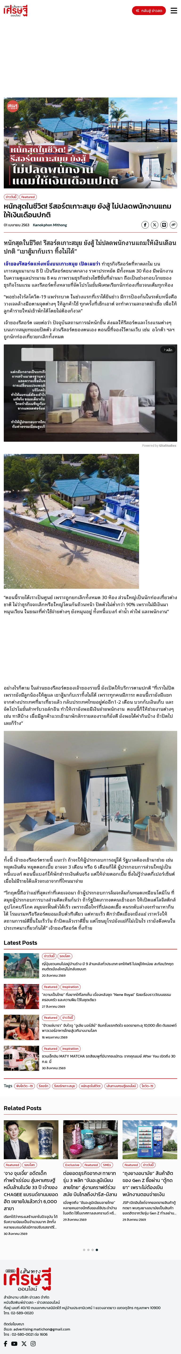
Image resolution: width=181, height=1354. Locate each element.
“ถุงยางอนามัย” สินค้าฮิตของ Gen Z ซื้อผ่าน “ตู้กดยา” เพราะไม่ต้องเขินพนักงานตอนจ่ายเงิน (148, 1183)
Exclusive (72, 1165)
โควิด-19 (147, 1086)
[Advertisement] (92, 58)
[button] (84, 1250)
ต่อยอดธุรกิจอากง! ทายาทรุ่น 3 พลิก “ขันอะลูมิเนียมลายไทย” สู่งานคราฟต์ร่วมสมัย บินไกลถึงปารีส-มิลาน (90, 1183)
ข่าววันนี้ (11, 197)
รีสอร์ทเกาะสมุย (64, 1086)
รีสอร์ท (43, 1086)
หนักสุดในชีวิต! (90, 1086)
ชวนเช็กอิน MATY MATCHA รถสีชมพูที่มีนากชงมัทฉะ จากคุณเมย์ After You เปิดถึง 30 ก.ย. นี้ (108, 1058)
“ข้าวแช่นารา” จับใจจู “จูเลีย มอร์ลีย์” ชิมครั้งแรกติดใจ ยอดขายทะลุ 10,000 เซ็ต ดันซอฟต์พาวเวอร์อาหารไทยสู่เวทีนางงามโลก (109, 1027)
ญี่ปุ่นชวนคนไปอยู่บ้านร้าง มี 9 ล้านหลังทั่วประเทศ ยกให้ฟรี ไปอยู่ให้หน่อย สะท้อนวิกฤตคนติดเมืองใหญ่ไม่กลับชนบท (107, 966)
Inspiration (70, 986)
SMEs (107, 1165)
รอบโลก (65, 956)
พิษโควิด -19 (24, 1086)
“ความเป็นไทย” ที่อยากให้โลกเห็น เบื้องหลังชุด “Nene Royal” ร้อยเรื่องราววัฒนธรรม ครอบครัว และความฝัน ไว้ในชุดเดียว (106, 997)
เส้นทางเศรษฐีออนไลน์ (121, 1086)
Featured (28, 197)
